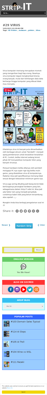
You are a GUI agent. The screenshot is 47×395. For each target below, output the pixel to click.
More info (10, 388)
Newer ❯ (6, 225)
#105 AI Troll (17, 342)
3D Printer (13, 30)
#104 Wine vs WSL (21, 352)
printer (31, 30)
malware (23, 30)
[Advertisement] (23, 51)
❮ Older (41, 225)
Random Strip (24, 226)
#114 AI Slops (18, 332)
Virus (38, 30)
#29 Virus (11, 25)
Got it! (23, 392)
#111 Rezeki (17, 362)
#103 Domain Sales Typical (25, 322)
